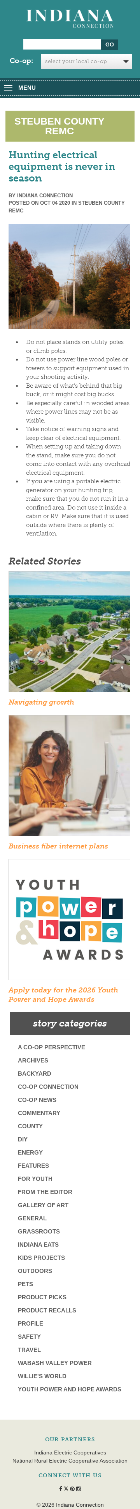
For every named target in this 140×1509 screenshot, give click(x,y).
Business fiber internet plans (58, 846)
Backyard (34, 1073)
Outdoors (35, 1271)
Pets (25, 1284)
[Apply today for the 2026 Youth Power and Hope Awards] (70, 922)
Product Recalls (47, 1310)
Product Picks (42, 1297)
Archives (33, 1060)
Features (33, 1165)
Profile (30, 1323)
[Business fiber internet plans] (70, 778)
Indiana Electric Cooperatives (70, 1452)
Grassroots (39, 1231)
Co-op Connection (48, 1086)
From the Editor (45, 1192)
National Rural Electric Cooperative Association (70, 1461)
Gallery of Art (43, 1205)
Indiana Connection (45, 195)
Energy (30, 1152)
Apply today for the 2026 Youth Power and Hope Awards (63, 994)
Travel (29, 1349)
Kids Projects (41, 1257)
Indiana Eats (38, 1244)
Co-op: (21, 60)
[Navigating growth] (70, 634)
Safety (29, 1336)
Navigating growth (41, 702)
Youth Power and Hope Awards (69, 1389)
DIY (23, 1139)
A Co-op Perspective (51, 1047)
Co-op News (37, 1100)
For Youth (35, 1178)
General (32, 1218)
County (30, 1126)
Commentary (39, 1113)
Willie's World (42, 1376)
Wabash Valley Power (55, 1363)
